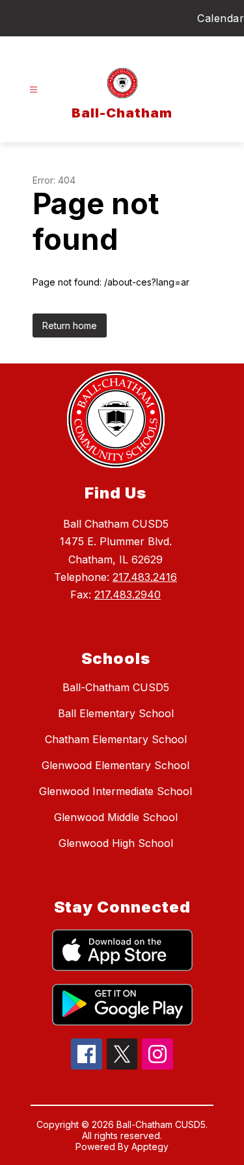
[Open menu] (33, 89)
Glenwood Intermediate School (115, 791)
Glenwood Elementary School (115, 765)
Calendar (220, 18)
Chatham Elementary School (116, 739)
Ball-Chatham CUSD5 (115, 687)
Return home (69, 325)
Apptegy (150, 1146)
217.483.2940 (127, 594)
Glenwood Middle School (116, 817)
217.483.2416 (145, 576)
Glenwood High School (116, 843)
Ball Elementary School (116, 713)
